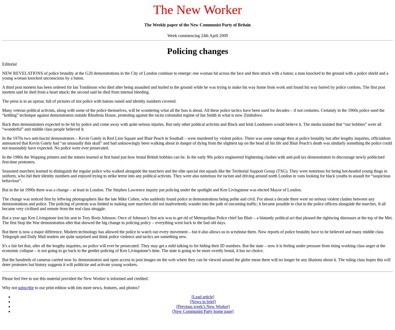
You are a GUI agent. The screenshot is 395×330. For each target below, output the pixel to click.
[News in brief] (203, 301)
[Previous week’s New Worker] (203, 306)
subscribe (26, 287)
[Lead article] (203, 297)
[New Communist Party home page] (203, 311)
